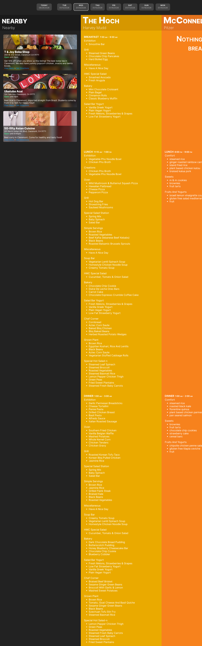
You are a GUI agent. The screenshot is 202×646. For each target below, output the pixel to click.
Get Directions (22, 68)
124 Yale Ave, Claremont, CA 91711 (19, 94)
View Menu (9, 68)
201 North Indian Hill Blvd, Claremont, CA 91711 (25, 131)
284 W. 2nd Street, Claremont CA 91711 (21, 55)
